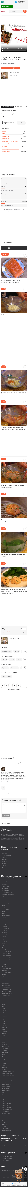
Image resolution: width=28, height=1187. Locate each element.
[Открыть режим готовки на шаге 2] (25, 367)
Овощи (4, 918)
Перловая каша (6, 996)
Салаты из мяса (6, 951)
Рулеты (4, 1025)
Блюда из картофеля (8, 1084)
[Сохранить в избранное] (25, 1169)
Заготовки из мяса (7, 1073)
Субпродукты (5, 909)
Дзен (3, 870)
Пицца (3, 1008)
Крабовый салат (6, 970)
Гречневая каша (6, 989)
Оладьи (4, 1021)
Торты (3, 1042)
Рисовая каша (6, 985)
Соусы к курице (6, 1103)
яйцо (3, 133)
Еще (25, 651)
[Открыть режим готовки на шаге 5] (25, 494)
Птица (3, 907)
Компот (4, 1097)
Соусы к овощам (6, 1107)
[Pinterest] (19, 685)
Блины (3, 1012)
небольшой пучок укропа (9, 144)
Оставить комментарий (14, 763)
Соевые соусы (6, 1111)
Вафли (3, 1029)
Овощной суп (5, 890)
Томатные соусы (6, 1113)
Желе (3, 1054)
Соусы (3, 1099)
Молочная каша (6, 991)
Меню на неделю (5, 6)
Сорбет (4, 1069)
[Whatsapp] (15, 685)
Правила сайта (6, 1177)
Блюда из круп (6, 1086)
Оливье (4, 964)
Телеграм (4, 857)
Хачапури (4, 1027)
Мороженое (5, 1046)
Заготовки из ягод (7, 1080)
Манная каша (5, 983)
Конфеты (4, 1044)
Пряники (4, 1038)
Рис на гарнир (6, 1088)
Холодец (4, 941)
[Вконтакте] (2, 685)
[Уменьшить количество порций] (19, 123)
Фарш (3, 911)
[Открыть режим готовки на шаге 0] (25, 255)
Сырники (4, 1019)
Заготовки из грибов (8, 1078)
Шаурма (4, 939)
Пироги (4, 1010)
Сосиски (4, 926)
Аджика (4, 1120)
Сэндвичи (4, 934)
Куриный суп (5, 882)
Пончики (4, 1031)
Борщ (3, 897)
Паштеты (4, 930)
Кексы (3, 1023)
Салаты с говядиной (7, 955)
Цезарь (4, 977)
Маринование (6, 1090)
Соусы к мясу (5, 1101)
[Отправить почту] (25, 1145)
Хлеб (3, 1006)
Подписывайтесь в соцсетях (9, 848)
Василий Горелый (10, 768)
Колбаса (4, 924)
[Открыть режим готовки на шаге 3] (25, 402)
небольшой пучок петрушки (10, 141)
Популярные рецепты (11, 876)
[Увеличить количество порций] (24, 123)
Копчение (4, 1082)
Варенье (4, 1092)
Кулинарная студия (7, 1156)
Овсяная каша (6, 987)
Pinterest (4, 859)
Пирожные (5, 1048)
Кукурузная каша (7, 993)
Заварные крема (6, 1059)
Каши (3, 979)
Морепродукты (6, 915)
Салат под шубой (6, 972)
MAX (3, 868)
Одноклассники (6, 855)
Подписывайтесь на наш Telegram (21, 2)
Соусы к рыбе (5, 1105)
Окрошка (4, 901)
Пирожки (4, 1017)
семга (4, 131)
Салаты (4, 949)
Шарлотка (4, 1036)
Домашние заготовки (8, 1071)
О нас (3, 1167)
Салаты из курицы (7, 953)
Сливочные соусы (7, 1109)
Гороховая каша (6, 998)
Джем (3, 1095)
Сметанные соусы (7, 1116)
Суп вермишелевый (7, 892)
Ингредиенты (19, 107)
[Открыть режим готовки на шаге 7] (25, 564)
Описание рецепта (7, 107)
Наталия (7, 786)
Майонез (4, 1124)
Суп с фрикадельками (8, 894)
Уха (3, 899)
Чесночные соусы (7, 1118)
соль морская (6, 151)
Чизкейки (4, 1050)
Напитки (4, 1126)
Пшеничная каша (6, 1000)
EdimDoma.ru (15, 834)
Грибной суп (5, 884)
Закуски (4, 922)
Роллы (3, 947)
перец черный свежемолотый (10, 149)
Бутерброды (5, 928)
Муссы (4, 1057)
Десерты (4, 1040)
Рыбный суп (5, 888)
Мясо (3, 905)
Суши (3, 945)
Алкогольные (5, 1128)
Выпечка (4, 1002)
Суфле (3, 1065)
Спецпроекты (5, 1160)
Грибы (3, 920)
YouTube (4, 861)
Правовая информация (11, 1179)
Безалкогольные (6, 1130)
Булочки (4, 1033)
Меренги (4, 1067)
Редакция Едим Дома (8, 1170)
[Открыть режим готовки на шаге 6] (25, 529)
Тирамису (4, 1061)
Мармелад (5, 1052)
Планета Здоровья (7, 1158)
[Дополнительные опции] (25, 1179)
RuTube (4, 866)
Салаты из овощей (7, 962)
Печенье (4, 1014)
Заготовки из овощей (8, 1076)
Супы (3, 880)
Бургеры (4, 932)
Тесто (3, 1004)
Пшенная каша (6, 981)
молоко (4, 146)
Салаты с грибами (7, 958)
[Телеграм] (11, 685)
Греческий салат (6, 968)
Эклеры (4, 1063)
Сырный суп (5, 886)
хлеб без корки (6, 136)
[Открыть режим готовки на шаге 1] (25, 289)
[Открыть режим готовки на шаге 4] (25, 459)
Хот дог (4, 937)
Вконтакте (4, 853)
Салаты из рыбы (6, 960)
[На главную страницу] (4, 11)
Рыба (3, 913)
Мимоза (4, 974)
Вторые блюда (6, 903)
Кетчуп (4, 1122)
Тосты (3, 943)
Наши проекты (8, 1152)
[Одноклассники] (7, 685)
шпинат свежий (6, 138)
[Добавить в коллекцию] (25, 1172)
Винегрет (4, 966)
